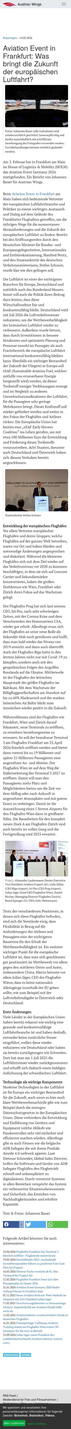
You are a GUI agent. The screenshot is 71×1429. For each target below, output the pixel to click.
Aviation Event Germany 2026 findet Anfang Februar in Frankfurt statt (31, 1289)
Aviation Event (11, 1354)
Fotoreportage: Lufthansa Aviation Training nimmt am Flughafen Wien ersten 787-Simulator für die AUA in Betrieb (31, 1327)
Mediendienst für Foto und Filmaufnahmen (29, 1399)
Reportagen (10, 38)
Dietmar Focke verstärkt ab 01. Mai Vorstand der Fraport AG (30, 1273)
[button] (13, 1224)
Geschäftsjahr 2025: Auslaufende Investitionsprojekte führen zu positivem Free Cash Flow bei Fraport (34, 1263)
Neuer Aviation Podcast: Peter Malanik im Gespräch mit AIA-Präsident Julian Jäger (34, 1297)
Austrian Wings (29, 4)
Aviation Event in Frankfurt (33, 193)
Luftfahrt (25, 1354)
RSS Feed (9, 1395)
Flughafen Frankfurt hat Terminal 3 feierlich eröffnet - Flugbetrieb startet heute (30, 1253)
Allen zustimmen (14, 1423)
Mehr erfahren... (38, 1424)
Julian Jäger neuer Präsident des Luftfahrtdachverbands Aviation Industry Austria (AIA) (32, 1339)
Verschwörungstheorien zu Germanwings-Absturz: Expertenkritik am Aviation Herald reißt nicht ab (35, 1307)
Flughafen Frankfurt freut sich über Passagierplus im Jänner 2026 (31, 1281)
